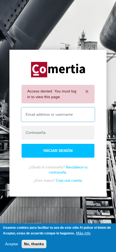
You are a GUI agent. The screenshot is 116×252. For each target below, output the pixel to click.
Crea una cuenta (69, 180)
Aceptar (11, 244)
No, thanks (34, 244)
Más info (83, 233)
